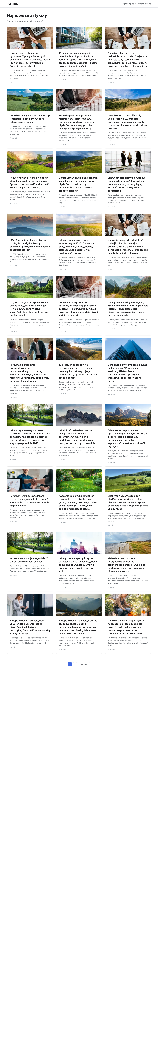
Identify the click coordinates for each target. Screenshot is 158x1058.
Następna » (84, 664)
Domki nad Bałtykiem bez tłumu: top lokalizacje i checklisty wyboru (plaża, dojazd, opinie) (30, 118)
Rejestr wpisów (129, 4)
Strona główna (144, 4)
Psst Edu (13, 3)
